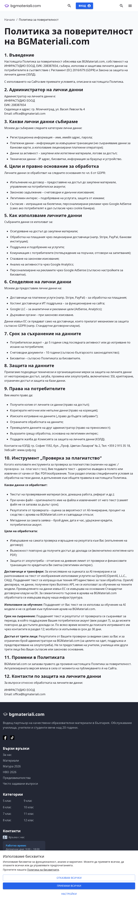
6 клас (7, 807)
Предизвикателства (17, 778)
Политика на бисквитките (43, 869)
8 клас (7, 820)
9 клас (28, 801)
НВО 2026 (9, 772)
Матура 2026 (12, 766)
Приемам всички (69, 885)
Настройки (69, 893)
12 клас (29, 820)
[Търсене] (69, 5)
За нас (7, 755)
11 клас (29, 814)
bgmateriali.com (25, 5)
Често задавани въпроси (20, 784)
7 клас (7, 814)
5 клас (7, 801)
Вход (82, 5)
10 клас (29, 807)
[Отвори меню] (130, 5)
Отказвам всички (69, 877)
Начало (9, 20)
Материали (11, 760)
